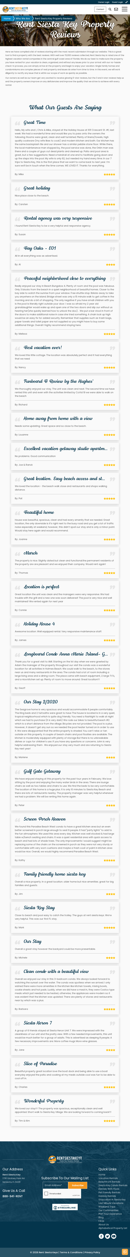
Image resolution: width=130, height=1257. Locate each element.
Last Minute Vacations (111, 1203)
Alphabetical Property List (113, 1228)
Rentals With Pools (109, 1188)
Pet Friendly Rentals (109, 1192)
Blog (101, 1217)
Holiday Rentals (107, 1196)
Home (7, 18)
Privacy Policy (92, 1252)
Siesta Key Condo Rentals (113, 1185)
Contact (100, 9)
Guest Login (117, 2)
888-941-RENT (13, 1196)
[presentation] (62, 1194)
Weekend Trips (107, 1206)
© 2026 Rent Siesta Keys (44, 1252)
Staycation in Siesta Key (112, 1199)
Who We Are (23, 18)
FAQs (101, 1221)
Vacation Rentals (108, 1178)
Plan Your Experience (110, 1213)
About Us (104, 1224)
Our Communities (108, 1210)
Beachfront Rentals (109, 1181)
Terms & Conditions (71, 1252)
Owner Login (103, 2)
